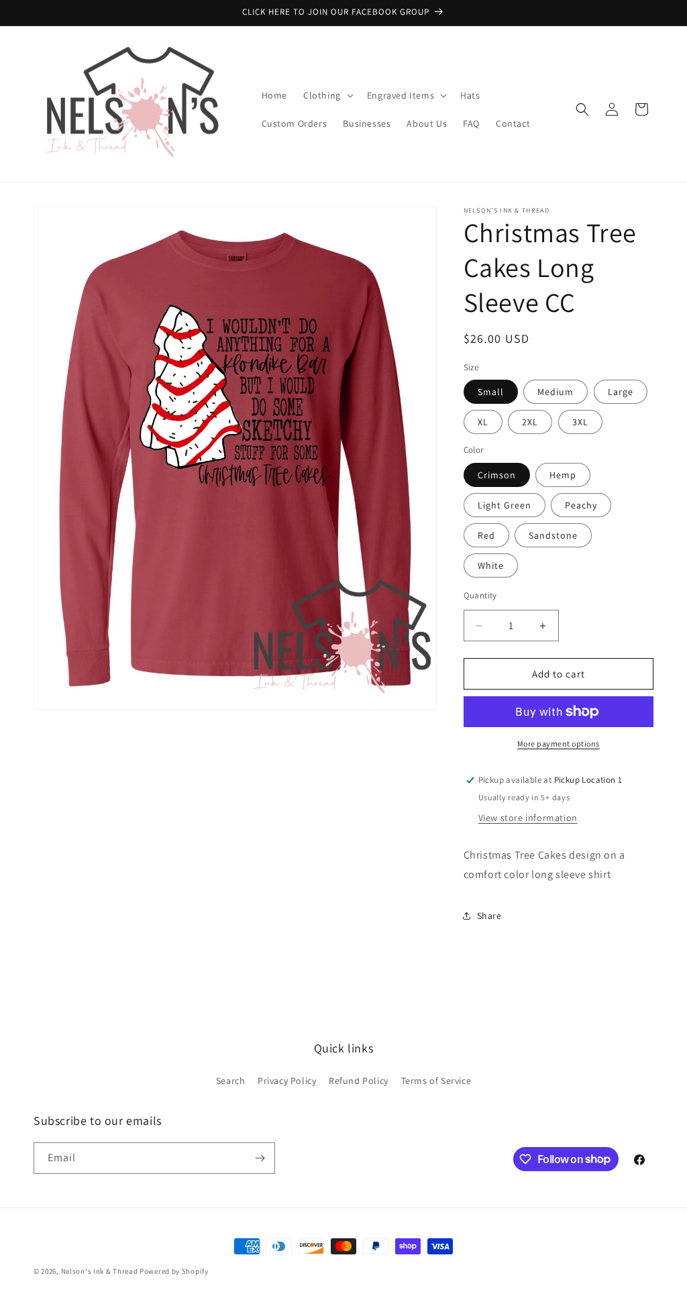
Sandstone (553, 535)
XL (483, 422)
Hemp (562, 475)
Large (620, 392)
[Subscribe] (259, 1158)
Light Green (504, 505)
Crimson (497, 475)
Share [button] (489, 916)
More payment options (558, 744)
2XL (530, 422)
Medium (555, 392)
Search (231, 1081)
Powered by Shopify (174, 1271)
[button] (327, 95)
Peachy (581, 505)
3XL (580, 422)
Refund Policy (358, 1081)
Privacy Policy (287, 1081)
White (491, 565)
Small (491, 392)
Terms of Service (436, 1081)
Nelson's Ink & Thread (99, 1271)
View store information (528, 818)
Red (486, 535)
